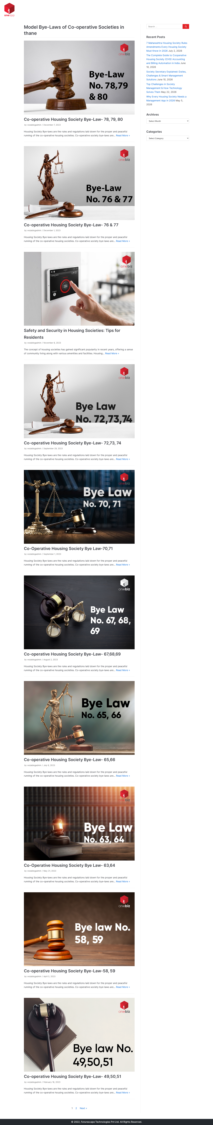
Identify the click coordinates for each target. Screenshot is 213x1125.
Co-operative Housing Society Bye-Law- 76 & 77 (71, 224)
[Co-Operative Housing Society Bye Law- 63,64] (79, 823)
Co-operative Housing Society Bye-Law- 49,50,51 (72, 1076)
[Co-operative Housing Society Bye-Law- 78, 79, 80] (79, 77)
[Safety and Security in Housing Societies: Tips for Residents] (79, 289)
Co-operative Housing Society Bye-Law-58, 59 (69, 970)
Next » (83, 1108)
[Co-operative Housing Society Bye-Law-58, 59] (79, 929)
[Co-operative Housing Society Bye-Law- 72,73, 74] (79, 401)
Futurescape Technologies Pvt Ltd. (100, 1121)
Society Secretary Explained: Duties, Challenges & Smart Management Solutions (166, 75)
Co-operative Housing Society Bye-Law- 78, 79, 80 (73, 119)
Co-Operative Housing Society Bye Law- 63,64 (69, 865)
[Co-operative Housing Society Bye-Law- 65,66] (79, 718)
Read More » (123, 135)
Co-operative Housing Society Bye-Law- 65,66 (69, 759)
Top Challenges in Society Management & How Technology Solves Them (164, 88)
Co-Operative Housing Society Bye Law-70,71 (68, 548)
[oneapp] (9, 10)
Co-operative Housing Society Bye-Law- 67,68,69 (72, 654)
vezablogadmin (34, 125)
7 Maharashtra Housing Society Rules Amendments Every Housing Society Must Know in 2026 (166, 46)
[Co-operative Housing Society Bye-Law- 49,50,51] (79, 1035)
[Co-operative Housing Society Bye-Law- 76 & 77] (79, 183)
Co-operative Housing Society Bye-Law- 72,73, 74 (72, 442)
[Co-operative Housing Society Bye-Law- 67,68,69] (79, 612)
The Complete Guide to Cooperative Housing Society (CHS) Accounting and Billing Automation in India (166, 59)
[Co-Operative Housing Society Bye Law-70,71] (79, 507)
